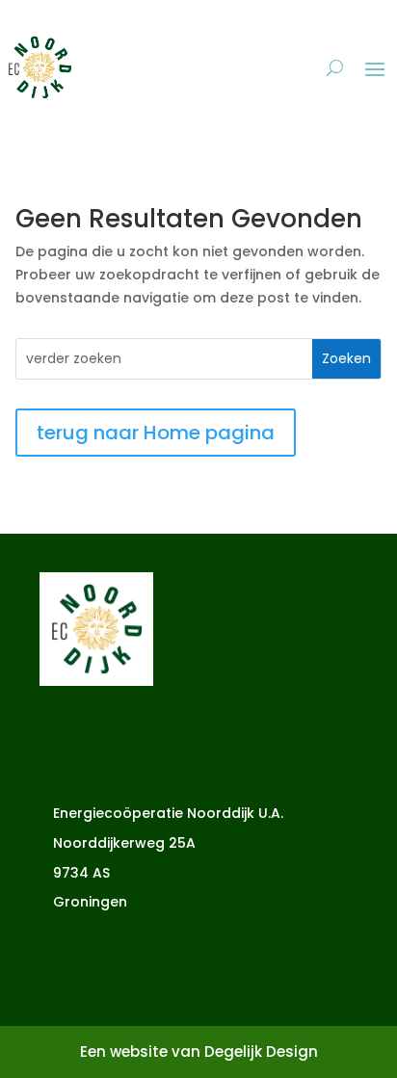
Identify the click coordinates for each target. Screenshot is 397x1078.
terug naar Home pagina (156, 432)
